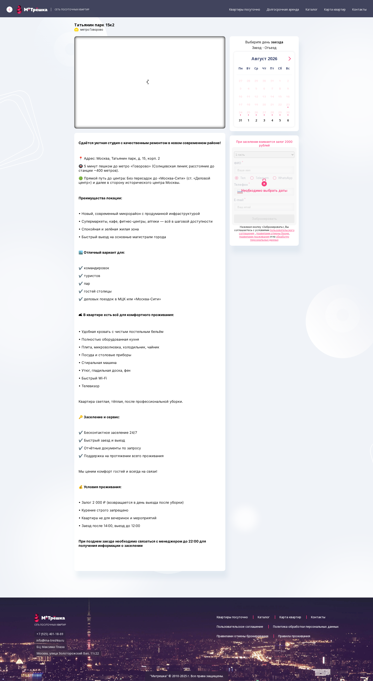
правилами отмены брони (272, 233)
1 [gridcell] (280, 81)
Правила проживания (294, 636)
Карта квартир (335, 9)
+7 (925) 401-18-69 (49, 634)
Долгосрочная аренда (283, 9)
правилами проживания (254, 236)
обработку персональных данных (269, 238)
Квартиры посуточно (244, 9)
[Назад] (9, 9)
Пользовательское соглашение (240, 626)
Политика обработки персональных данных (306, 626)
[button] (290, 59)
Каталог (311, 9)
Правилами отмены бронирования (242, 636)
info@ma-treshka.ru (50, 640)
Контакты (359, 9)
